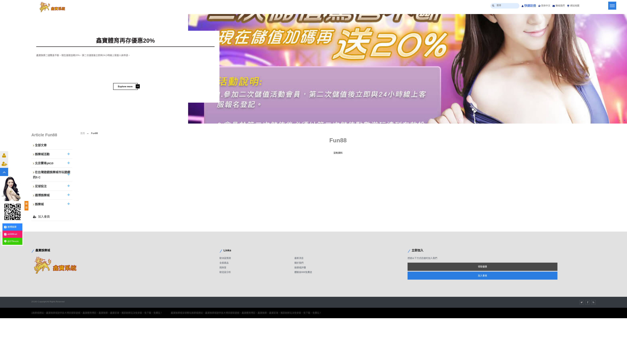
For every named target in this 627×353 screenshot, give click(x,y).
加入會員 (44, 216)
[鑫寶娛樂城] (58, 265)
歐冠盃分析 (225, 272)
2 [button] (624, 120)
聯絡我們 (560, 5)
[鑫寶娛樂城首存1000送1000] (407, 69)
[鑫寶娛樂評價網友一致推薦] (54, 7)
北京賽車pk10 (44, 163)
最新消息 (299, 258)
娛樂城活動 (42, 154)
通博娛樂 (11, 227)
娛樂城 (39, 204)
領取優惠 (482, 266)
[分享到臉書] (587, 302)
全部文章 (41, 145)
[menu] (612, 6)
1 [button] (619, 120)
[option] (313, 69)
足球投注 (41, 186)
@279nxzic (13, 241)
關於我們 (299, 262)
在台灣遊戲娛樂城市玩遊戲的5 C (51, 175)
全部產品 (224, 262)
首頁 (82, 133)
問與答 (222, 267)
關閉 (26, 205)
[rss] (593, 302)
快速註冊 (530, 5)
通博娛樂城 (42, 195)
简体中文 (545, 5)
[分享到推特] (581, 302)
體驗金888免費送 (303, 272)
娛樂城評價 (300, 267)
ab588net (12, 234)
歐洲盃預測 (225, 258)
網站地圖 (574, 5)
